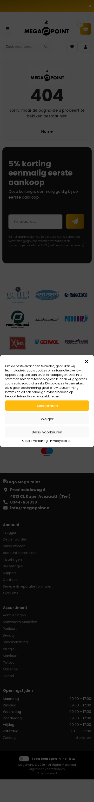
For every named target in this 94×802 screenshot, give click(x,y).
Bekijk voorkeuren (47, 431)
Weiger (47, 418)
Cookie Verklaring (35, 441)
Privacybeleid (60, 441)
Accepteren (47, 405)
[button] (86, 361)
